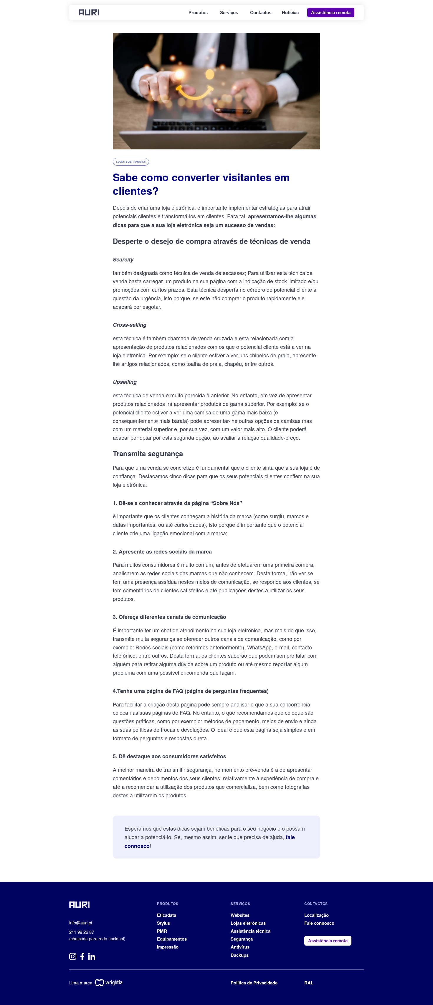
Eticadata (166, 915)
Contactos (260, 12)
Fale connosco (319, 923)
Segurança (242, 939)
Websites (240, 915)
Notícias (290, 12)
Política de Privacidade (254, 982)
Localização (316, 915)
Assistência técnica (250, 931)
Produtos (198, 12)
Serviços (229, 12)
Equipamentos (172, 939)
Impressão (168, 947)
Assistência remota (331, 12)
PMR (162, 931)
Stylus (163, 923)
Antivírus (240, 947)
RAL (308, 982)
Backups (240, 955)
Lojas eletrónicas (248, 923)
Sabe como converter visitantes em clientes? (201, 183)
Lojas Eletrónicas (131, 161)
